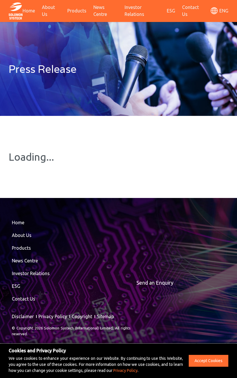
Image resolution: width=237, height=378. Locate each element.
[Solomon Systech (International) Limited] (16, 10)
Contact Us (190, 11)
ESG (171, 10)
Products (76, 10)
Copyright (82, 316)
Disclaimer (23, 316)
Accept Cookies (209, 360)
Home (29, 10)
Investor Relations (134, 11)
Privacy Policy (52, 316)
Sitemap (105, 316)
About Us (48, 11)
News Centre (100, 11)
